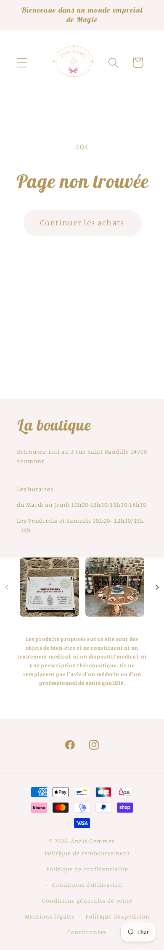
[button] (22, 63)
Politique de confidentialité (87, 869)
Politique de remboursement (87, 853)
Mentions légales (50, 916)
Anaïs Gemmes (93, 840)
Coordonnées (87, 931)
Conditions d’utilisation (87, 884)
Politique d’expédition (117, 916)
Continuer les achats (82, 222)
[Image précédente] (6, 587)
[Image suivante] (157, 587)
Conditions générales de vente (87, 900)
